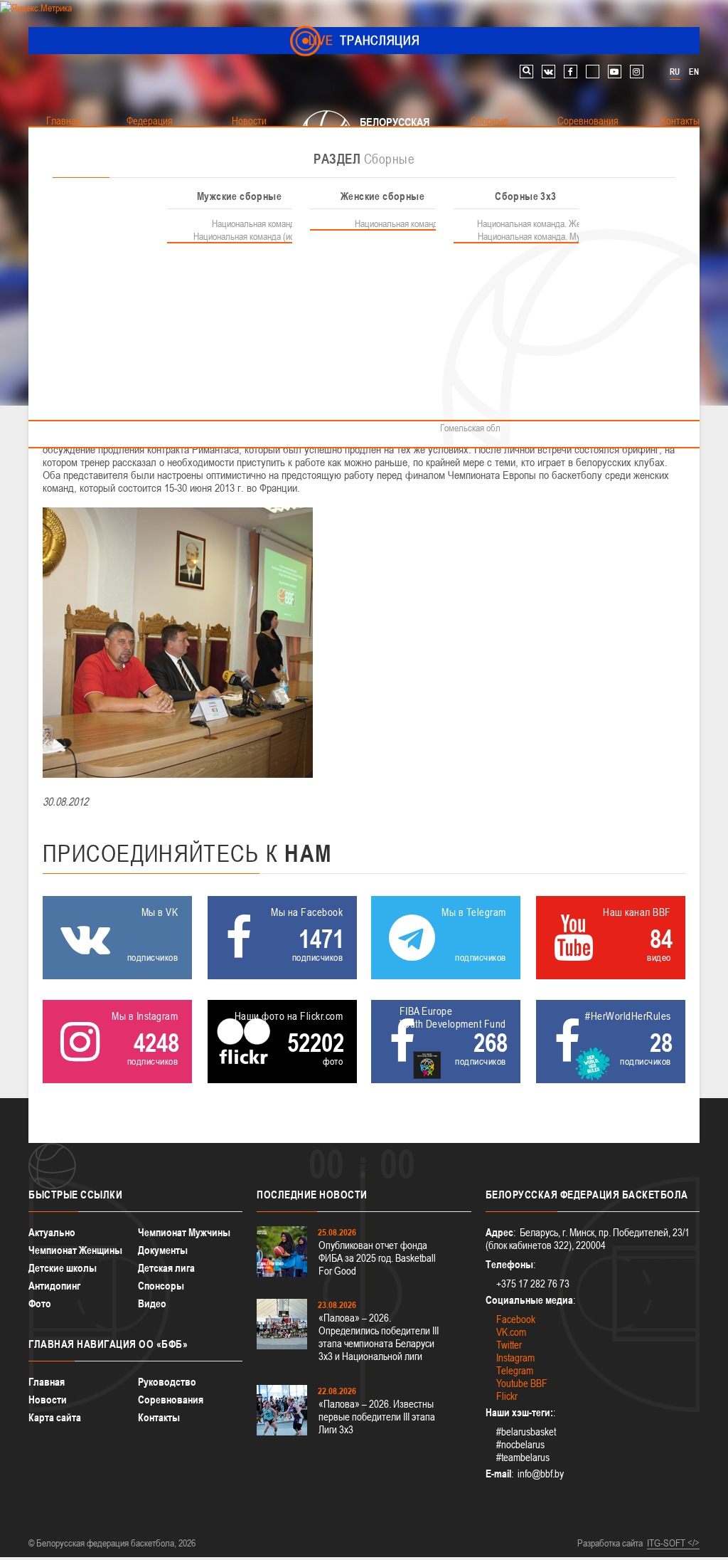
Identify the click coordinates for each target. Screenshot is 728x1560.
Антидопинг (54, 1286)
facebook (570, 71)
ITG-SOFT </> (673, 1543)
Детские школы (62, 1268)
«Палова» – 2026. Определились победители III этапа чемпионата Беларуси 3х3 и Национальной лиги (378, 1337)
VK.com (511, 1332)
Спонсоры (161, 1286)
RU (675, 72)
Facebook (515, 1319)
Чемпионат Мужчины (184, 1232)
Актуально (51, 1232)
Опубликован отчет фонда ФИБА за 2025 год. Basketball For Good (377, 1258)
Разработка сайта (610, 1543)
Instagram (515, 1357)
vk (548, 71)
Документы (163, 1250)
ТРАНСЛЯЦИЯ (364, 40)
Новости (47, 1399)
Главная (46, 1382)
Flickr (507, 1396)
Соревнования (170, 1399)
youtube (614, 71)
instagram (636, 71)
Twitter (509, 1345)
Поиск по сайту (526, 71)
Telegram (514, 1370)
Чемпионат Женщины (75, 1250)
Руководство (167, 1382)
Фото (39, 1303)
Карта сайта (54, 1417)
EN (694, 72)
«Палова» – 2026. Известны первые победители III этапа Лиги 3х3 (376, 1416)
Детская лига (166, 1268)
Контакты (159, 1417)
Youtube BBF (521, 1383)
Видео (152, 1303)
